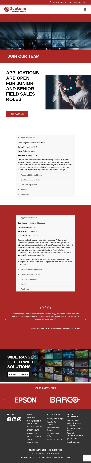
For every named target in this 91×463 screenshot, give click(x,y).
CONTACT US (17, 114)
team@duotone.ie (79, 2)
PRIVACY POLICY (34, 436)
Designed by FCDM (61, 457)
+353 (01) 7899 (59, 2)
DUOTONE (53, 454)
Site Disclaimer (44, 457)
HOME (29, 414)
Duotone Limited (73, 421)
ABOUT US (31, 418)
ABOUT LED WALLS (18, 374)
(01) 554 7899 (72, 439)
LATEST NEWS (33, 430)
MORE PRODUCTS (34, 427)
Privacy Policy (28, 457)
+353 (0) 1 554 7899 (54, 450)
